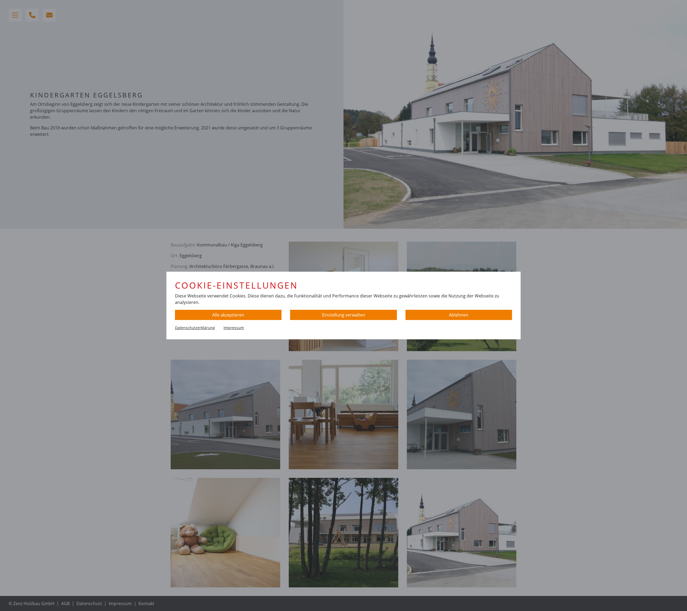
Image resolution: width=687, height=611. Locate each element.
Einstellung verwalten (343, 315)
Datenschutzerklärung (195, 327)
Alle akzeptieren (228, 315)
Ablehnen (458, 315)
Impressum (234, 327)
